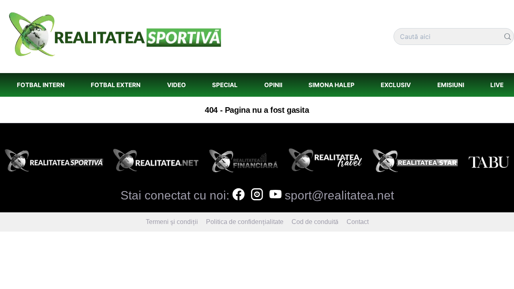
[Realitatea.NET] (156, 162)
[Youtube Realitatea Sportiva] (275, 195)
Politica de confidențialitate (245, 221)
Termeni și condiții (172, 221)
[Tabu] (488, 162)
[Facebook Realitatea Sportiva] (238, 195)
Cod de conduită (315, 221)
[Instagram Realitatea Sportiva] (257, 195)
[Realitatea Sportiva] (54, 162)
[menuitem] (40, 85)
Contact (358, 221)
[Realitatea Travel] (325, 162)
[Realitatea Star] (415, 162)
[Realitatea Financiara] (244, 162)
